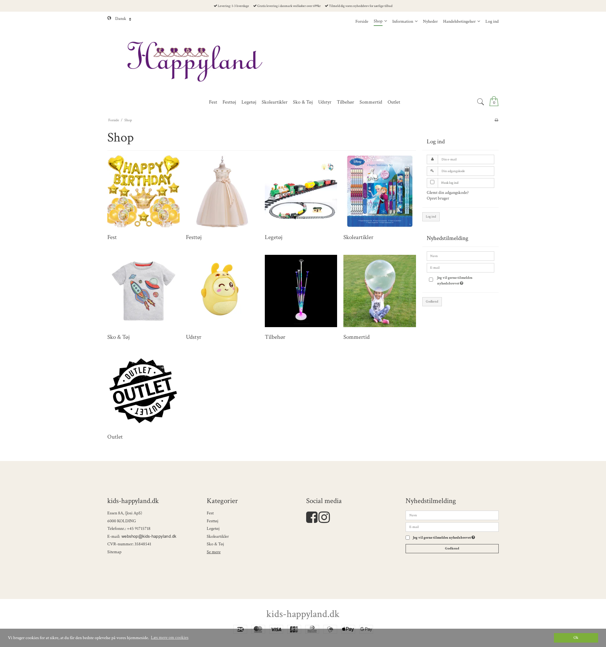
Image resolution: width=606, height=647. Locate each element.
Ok (575, 637)
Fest (210, 513)
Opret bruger (438, 198)
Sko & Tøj (215, 544)
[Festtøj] (222, 191)
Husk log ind (449, 183)
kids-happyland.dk (303, 614)
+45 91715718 (139, 528)
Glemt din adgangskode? (448, 192)
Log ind (431, 216)
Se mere (214, 552)
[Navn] (452, 515)
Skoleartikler (218, 536)
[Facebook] (312, 521)
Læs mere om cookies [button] (169, 637)
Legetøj (213, 528)
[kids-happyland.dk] (303, 62)
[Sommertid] (379, 291)
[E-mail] (452, 527)
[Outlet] (143, 391)
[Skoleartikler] (379, 191)
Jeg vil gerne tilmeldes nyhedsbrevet (463, 280)
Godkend (432, 301)
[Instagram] (324, 521)
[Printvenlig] (496, 120)
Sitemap (114, 552)
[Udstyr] (222, 291)
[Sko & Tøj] (143, 291)
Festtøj (212, 521)
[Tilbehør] (301, 291)
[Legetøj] (301, 191)
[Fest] (143, 191)
